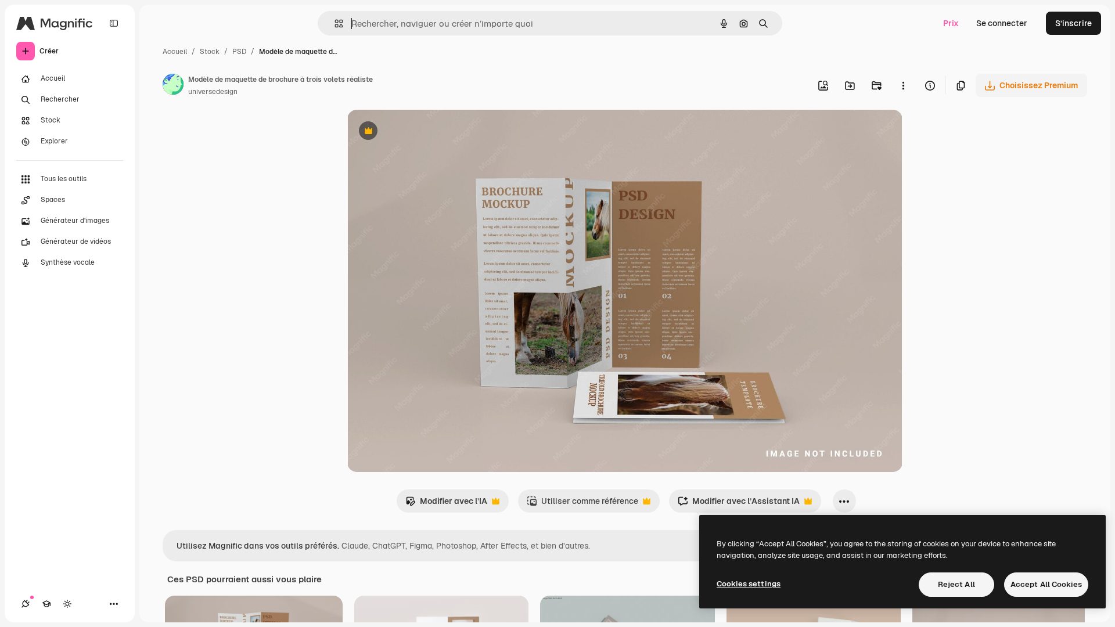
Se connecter (1001, 23)
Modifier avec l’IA (446, 504)
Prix (951, 23)
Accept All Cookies (1046, 584)
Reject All (956, 584)
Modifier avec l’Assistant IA (739, 504)
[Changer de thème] (67, 603)
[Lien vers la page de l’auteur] (173, 86)
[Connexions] (25, 603)
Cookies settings (748, 584)
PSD (239, 51)
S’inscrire (1073, 23)
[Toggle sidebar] (114, 23)
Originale (424, 132)
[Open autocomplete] (334, 23)
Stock (210, 51)
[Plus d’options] (903, 85)
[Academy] (46, 603)
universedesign (213, 91)
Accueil (175, 51)
